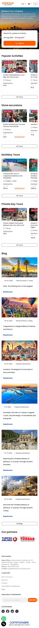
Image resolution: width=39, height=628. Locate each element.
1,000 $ (5, 186)
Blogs (3, 589)
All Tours (19, 97)
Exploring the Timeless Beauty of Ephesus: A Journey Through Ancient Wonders (18, 461)
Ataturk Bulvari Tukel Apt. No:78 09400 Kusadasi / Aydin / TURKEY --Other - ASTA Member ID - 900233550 (19, 562)
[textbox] (20, 33)
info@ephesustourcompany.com (16, 569)
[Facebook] (7, 611)
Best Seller (8, 62)
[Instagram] (3, 611)
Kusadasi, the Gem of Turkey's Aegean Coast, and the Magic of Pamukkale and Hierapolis (19, 415)
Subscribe (32, 600)
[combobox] (20, 33)
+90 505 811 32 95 (10, 567)
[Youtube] (12, 611)
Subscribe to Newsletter (11, 594)
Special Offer (9, 210)
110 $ (4, 135)
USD (23, 4)
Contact (4, 583)
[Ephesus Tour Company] (7, 4)
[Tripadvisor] (16, 611)
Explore (21, 43)
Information (6, 556)
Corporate (6, 573)
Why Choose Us (7, 577)
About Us (5, 580)
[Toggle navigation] (35, 3)
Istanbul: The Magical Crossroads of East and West (18, 371)
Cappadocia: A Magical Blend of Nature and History (19, 327)
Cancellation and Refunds (11, 586)
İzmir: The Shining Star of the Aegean (18, 286)
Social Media (7, 607)
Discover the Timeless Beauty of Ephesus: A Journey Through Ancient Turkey (18, 508)
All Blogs (19, 523)
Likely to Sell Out (10, 161)
